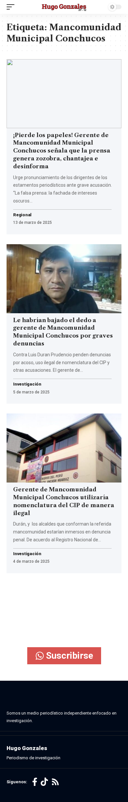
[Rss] (55, 782)
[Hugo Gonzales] (64, 7)
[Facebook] (35, 782)
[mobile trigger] (12, 7)
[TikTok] (44, 782)
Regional (22, 215)
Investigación (27, 384)
